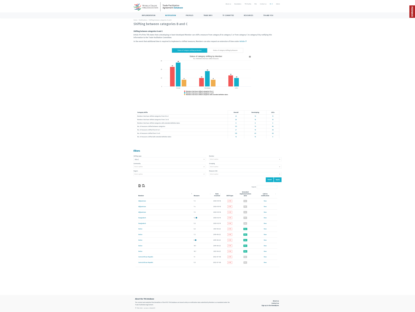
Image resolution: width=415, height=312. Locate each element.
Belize (140, 229)
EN (271, 4)
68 (273, 133)
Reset (270, 180)
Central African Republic (145, 257)
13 (272, 116)
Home (135, 20)
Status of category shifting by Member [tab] (189, 50)
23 (236, 116)
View (265, 201)
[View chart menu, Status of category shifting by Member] (250, 57)
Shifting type (137, 156)
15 (236, 137)
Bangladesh (142, 218)
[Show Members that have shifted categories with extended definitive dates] (206, 94)
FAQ (255, 4)
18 (255, 119)
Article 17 (243, 41)
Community (136, 163)
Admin (278, 4)
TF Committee (228, 15)
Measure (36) (213, 171)
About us (228, 4)
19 (255, 130)
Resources (248, 15)
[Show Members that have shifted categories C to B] (199, 93)
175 (236, 126)
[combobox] (169, 159)
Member (211, 156)
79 (255, 126)
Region (135, 171)
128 (236, 133)
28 (236, 119)
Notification (170, 15)
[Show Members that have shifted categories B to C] (199, 91)
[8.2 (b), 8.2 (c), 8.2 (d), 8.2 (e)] (195, 240)
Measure (197, 195)
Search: (254, 187)
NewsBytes (237, 4)
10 (255, 116)
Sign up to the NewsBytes (270, 305)
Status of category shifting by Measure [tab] (225, 50)
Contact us (263, 4)
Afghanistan (142, 201)
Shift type (229, 195)
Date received (217, 194)
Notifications (143, 20)
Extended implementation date (245, 193)
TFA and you (268, 15)
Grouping (212, 163)
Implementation (148, 15)
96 (273, 126)
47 (236, 130)
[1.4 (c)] (196, 218)
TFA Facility (248, 4)
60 (255, 133)
